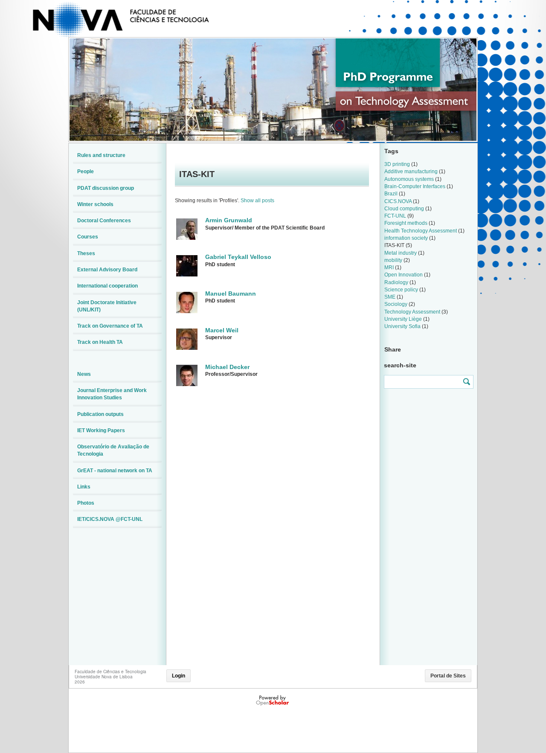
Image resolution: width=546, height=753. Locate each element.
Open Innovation (403, 275)
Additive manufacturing (411, 171)
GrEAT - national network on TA (114, 471)
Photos (85, 503)
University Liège (403, 319)
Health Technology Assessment (420, 231)
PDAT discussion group (105, 188)
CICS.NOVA (398, 201)
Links (83, 487)
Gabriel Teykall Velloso (238, 256)
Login (178, 676)
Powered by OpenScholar (273, 700)
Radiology (396, 282)
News (84, 374)
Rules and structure (101, 155)
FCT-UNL (395, 216)
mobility (393, 260)
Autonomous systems (409, 179)
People (85, 171)
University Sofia (402, 326)
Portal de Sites (448, 676)
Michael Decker (227, 366)
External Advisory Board (107, 270)
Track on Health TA (100, 342)
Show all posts (257, 201)
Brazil (391, 194)
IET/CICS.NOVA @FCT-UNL (109, 519)
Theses (86, 253)
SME (389, 297)
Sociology (395, 304)
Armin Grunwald (228, 220)
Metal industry (400, 253)
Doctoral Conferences (104, 221)
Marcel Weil (221, 330)
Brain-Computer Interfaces (414, 186)
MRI (389, 267)
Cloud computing (404, 209)
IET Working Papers (101, 430)
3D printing (397, 164)
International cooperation (107, 286)
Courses (87, 237)
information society (406, 238)
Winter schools (95, 204)
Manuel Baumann (230, 293)
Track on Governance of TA (110, 326)
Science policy (401, 290)
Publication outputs (100, 414)
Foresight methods (405, 223)
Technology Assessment (412, 312)
